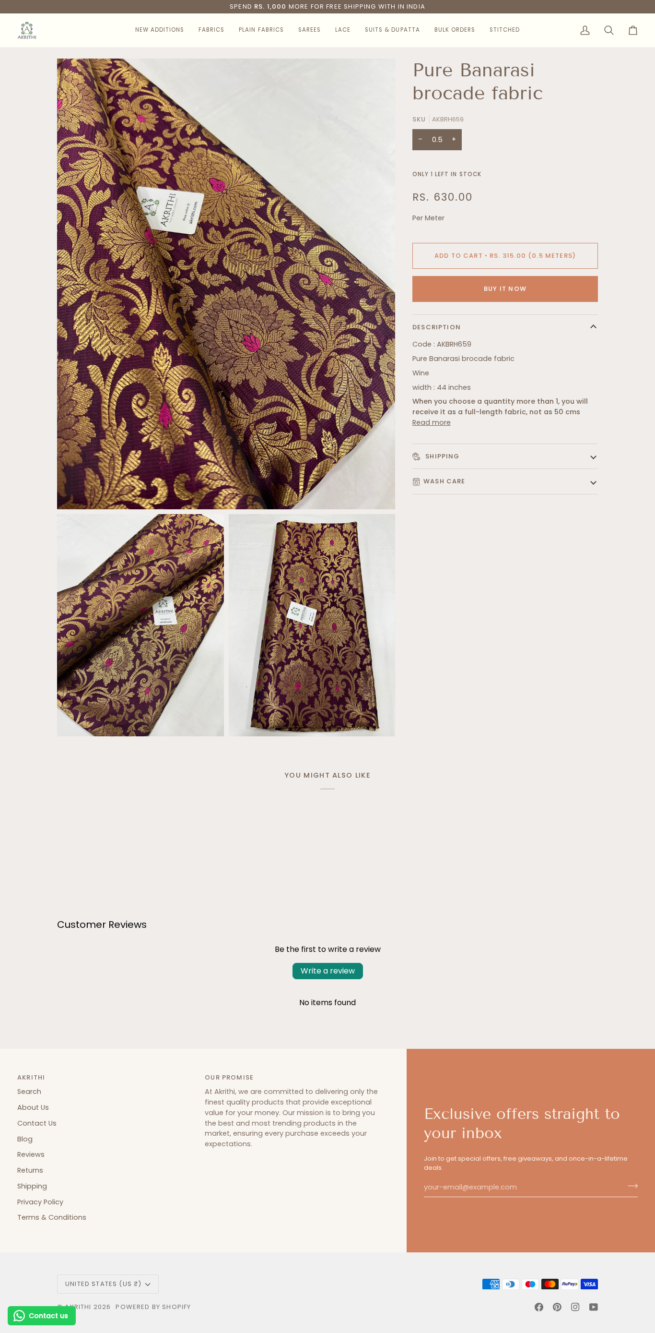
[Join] (630, 1186)
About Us (33, 1107)
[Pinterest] (557, 1307)
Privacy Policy (40, 1202)
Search (29, 1091)
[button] (159, 30)
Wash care (444, 481)
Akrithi (78, 1306)
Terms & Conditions (51, 1217)
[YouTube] (593, 1307)
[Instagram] (575, 1307)
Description (436, 327)
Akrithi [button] (31, 1077)
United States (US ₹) (103, 1283)
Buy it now (505, 288)
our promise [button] (229, 1077)
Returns (30, 1170)
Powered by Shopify (153, 1306)
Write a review (328, 970)
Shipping (441, 456)
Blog (25, 1139)
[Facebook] (539, 1307)
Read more (431, 422)
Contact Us (37, 1123)
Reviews (31, 1154)
